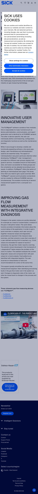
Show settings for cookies (18, 60)
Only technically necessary (18, 66)
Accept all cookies (18, 71)
